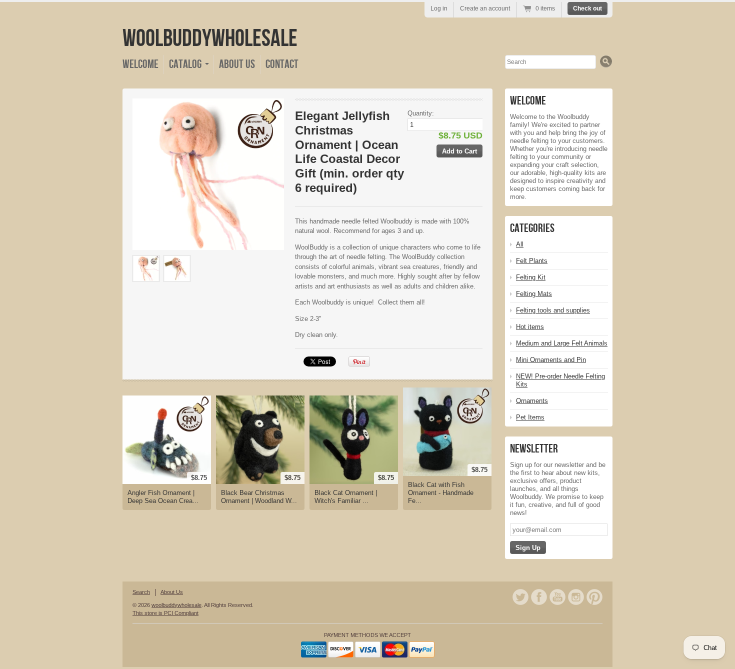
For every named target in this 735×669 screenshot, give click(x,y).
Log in (439, 8)
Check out (587, 8)
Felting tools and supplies (553, 310)
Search (141, 592)
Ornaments (532, 400)
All (520, 244)
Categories (532, 228)
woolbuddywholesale (210, 38)
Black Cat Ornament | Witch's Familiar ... (345, 496)
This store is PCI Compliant (165, 613)
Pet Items (530, 417)
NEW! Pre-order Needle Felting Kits (560, 380)
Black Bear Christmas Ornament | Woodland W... (259, 496)
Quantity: (421, 113)
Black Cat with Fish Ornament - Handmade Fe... (441, 492)
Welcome (140, 64)
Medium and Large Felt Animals (562, 343)
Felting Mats (534, 294)
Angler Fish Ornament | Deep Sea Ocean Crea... (163, 496)
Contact (282, 64)
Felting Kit (531, 277)
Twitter (520, 597)
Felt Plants (532, 260)
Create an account (485, 8)
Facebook (539, 597)
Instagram (576, 597)
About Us (237, 64)
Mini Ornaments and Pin (551, 360)
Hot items (530, 326)
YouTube (558, 597)
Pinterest (594, 597)
